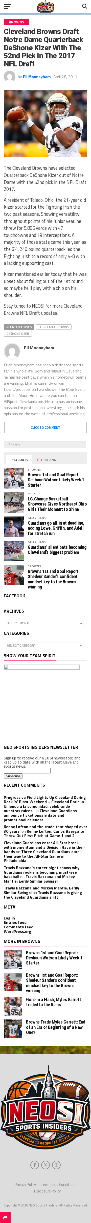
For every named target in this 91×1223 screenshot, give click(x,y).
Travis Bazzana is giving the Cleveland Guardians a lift (43, 894)
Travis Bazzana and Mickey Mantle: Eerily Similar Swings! (39, 878)
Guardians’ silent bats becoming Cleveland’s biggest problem (57, 549)
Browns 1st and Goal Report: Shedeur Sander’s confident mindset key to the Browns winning (53, 579)
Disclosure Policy (47, 1191)
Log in (9, 918)
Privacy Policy (25, 1184)
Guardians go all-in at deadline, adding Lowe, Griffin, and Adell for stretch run (56, 528)
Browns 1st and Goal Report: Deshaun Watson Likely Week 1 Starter (56, 479)
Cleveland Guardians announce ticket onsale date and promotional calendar (40, 815)
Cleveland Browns (53, 326)
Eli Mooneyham (37, 77)
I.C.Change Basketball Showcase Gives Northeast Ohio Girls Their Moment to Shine (57, 504)
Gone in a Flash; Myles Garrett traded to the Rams (53, 1002)
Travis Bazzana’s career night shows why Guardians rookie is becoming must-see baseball (41, 872)
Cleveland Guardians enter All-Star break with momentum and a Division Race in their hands (44, 847)
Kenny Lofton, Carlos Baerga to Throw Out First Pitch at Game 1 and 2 (44, 833)
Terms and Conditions (59, 1184)
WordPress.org (17, 931)
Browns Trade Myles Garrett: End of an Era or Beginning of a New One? (55, 1027)
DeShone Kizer (18, 333)
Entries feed (15, 922)
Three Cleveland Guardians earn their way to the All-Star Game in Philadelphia (42, 856)
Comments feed (18, 927)
